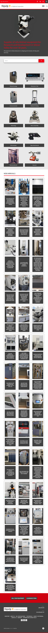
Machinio (15, 628)
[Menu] (43, 6)
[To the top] (43, 628)
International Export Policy (30, 617)
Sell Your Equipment (20, 616)
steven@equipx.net (40, 612)
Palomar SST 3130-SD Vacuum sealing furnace (10, 530)
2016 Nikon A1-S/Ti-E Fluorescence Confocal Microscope (10, 502)
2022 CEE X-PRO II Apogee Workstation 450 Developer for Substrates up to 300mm (10, 327)
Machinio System (7, 628)
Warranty (20, 617)
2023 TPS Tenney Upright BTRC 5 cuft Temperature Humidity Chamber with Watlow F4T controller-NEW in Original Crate (37, 385)
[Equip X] (15, 609)
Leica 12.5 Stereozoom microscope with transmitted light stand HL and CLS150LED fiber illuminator (10, 264)
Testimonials (29, 616)
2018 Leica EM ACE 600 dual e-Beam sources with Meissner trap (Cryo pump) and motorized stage (10, 297)
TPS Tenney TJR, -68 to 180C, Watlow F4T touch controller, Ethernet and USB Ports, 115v (37, 559)
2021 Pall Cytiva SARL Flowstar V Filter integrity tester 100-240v (10, 413)
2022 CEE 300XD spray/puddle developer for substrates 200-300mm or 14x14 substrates (24, 413)
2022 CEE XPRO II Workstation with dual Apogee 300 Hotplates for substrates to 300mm (24, 327)
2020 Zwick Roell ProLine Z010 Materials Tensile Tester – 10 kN (38, 502)
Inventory (7, 616)
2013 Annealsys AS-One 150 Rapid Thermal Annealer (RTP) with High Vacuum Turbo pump (10, 442)
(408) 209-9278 (5, 1)
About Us (12, 616)
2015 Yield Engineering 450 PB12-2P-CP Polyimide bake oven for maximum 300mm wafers (38, 530)
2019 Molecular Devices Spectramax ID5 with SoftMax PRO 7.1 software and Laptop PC (10, 472)
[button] (18, 598)
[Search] (41, 60)
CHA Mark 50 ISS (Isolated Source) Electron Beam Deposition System (10, 559)
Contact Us (14, 617)
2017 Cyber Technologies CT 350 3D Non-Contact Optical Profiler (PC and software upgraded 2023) (24, 356)
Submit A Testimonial (38, 616)
